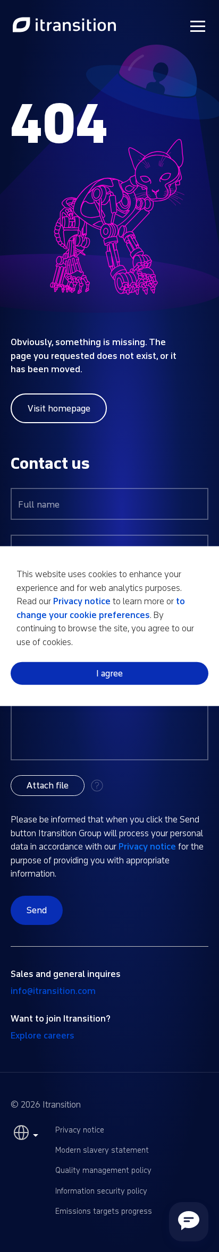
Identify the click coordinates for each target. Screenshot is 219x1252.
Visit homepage (59, 409)
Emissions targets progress (103, 1211)
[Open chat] (188, 1221)
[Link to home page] (64, 25)
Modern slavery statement (102, 1150)
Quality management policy (103, 1170)
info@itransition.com (53, 991)
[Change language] (24, 1135)
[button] (48, 785)
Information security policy (101, 1191)
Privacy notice (147, 847)
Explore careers (42, 1036)
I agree (109, 673)
